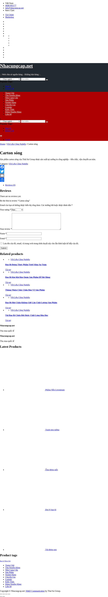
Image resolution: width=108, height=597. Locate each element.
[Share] (54, 180)
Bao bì (8, 86)
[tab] (56, 185)
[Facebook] (54, 167)
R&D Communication (35, 591)
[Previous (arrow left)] (1, 596)
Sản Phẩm (9, 100)
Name (3, 233)
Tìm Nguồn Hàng (12, 95)
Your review (6, 229)
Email (3, 238)
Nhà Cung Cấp (11, 98)
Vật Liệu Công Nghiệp (16, 144)
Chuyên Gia (10, 105)
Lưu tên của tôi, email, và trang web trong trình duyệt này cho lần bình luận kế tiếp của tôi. (41, 243)
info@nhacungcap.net (14, 8)
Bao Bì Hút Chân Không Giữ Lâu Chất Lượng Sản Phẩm (31, 302)
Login (7, 140)
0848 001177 (10, 5)
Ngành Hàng (10, 102)
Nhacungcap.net (16, 65)
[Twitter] (54, 171)
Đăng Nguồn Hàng (13, 112)
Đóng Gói (9, 88)
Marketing (9, 17)
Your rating (5, 210)
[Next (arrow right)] (4, 596)
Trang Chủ (9, 93)
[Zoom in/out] (9, 594)
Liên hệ (8, 114)
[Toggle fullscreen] (6, 594)
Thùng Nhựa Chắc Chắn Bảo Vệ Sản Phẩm (25, 290)
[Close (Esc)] (1, 594)
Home (2, 144)
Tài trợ (8, 270)
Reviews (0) (10, 185)
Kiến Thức (9, 109)
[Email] (54, 175)
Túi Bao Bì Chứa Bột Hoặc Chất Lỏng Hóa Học (26, 315)
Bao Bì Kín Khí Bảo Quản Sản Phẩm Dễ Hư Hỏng (27, 277)
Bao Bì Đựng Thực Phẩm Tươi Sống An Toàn (25, 264)
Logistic (8, 107)
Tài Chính (9, 15)
